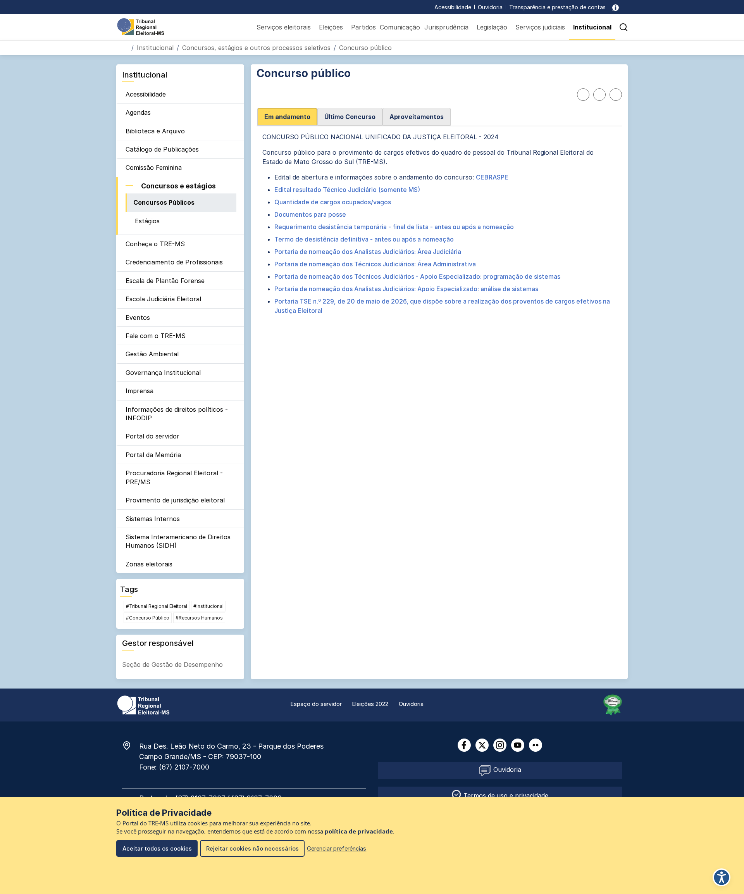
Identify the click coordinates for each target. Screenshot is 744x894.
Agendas (138, 112)
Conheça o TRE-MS (155, 244)
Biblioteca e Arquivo (155, 131)
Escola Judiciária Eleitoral (163, 299)
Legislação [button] (492, 27)
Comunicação (400, 27)
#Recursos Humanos (199, 618)
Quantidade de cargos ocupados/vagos (332, 202)
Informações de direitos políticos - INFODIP (177, 414)
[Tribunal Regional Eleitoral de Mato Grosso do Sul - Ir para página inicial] (140, 26)
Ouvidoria (490, 7)
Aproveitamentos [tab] (416, 117)
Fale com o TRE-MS (156, 336)
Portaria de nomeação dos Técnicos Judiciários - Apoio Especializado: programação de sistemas (417, 276)
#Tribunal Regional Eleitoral (156, 606)
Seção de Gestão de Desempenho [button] (172, 664)
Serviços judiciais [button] (540, 27)
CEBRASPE (492, 177)
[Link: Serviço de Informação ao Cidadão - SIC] (615, 7)
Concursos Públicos (164, 202)
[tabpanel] (439, 231)
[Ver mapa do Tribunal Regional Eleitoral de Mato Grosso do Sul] (130, 745)
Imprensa (139, 391)
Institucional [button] (592, 27)
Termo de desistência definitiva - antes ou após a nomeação (364, 239)
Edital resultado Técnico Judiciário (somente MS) (347, 189)
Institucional (155, 48)
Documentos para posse (311, 214)
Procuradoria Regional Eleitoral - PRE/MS (174, 477)
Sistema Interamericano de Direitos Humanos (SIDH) (178, 541)
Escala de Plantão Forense (165, 281)
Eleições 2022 (370, 704)
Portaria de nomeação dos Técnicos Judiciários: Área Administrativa (375, 264)
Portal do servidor (152, 436)
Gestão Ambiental (152, 354)
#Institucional (208, 606)
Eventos (138, 317)
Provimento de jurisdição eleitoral (175, 500)
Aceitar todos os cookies (157, 848)
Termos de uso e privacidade (505, 795)
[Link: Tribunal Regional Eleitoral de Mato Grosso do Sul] (143, 704)
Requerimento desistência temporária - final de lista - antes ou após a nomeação (394, 227)
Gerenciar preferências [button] (336, 848)
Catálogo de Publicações (162, 149)
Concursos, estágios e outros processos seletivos (256, 48)
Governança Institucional (163, 372)
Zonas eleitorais (149, 564)
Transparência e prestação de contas (557, 7)
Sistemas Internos (153, 519)
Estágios (147, 221)
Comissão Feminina (154, 167)
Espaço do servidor (316, 704)
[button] (623, 27)
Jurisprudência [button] (446, 27)
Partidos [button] (363, 27)
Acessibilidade (452, 7)
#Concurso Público (147, 618)
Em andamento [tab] (287, 117)
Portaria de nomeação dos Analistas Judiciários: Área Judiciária (367, 251)
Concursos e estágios (178, 186)
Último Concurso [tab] (349, 117)
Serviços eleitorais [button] (284, 27)
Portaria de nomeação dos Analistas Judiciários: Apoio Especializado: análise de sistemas (406, 289)
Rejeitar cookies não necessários (252, 848)
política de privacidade (359, 831)
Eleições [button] (331, 27)
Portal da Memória (153, 455)
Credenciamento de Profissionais (174, 262)
